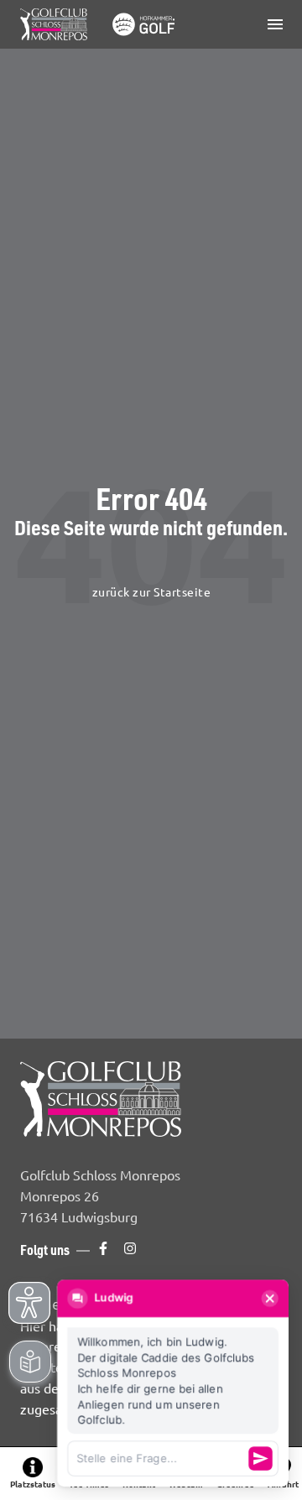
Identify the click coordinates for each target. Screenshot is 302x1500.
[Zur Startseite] (100, 24)
